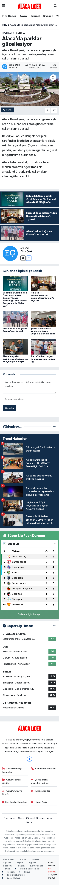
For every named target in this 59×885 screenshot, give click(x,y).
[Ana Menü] (3, 6)
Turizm (7, 869)
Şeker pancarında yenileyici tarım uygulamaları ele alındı (43, 331)
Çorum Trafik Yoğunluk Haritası (39, 781)
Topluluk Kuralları (15, 875)
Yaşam (50, 818)
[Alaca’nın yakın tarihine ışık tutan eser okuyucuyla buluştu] (15, 346)
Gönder (9, 408)
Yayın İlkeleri (13, 878)
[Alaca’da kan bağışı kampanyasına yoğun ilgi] (43, 346)
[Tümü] (54, 426)
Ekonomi (7, 866)
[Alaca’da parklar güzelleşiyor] (29, 89)
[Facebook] (28, 258)
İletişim (10, 872)
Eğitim (29, 822)
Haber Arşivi (41, 802)
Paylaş (9, 110)
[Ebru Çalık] (10, 253)
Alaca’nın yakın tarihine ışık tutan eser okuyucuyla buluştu (15, 359)
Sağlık (21, 866)
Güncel (35, 16)
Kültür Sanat (36, 866)
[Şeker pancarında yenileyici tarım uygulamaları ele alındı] (43, 319)
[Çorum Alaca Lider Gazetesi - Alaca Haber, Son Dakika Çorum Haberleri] (29, 5)
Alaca (23, 16)
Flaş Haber (9, 16)
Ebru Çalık (26, 251)
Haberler (7, 33)
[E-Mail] (23, 258)
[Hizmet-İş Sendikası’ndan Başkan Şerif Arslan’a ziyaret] (43, 283)
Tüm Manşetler (42, 791)
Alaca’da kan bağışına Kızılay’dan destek (29, 25)
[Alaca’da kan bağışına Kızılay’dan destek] (15, 319)
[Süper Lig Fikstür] (54, 626)
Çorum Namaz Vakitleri (11, 781)
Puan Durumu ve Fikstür (12, 793)
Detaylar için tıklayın (29, 614)
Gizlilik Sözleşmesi (29, 869)
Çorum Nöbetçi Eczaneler (12, 770)
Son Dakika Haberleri (16, 802)
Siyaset (48, 16)
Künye (27, 872)
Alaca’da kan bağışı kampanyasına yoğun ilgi (43, 359)
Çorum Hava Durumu (45, 768)
